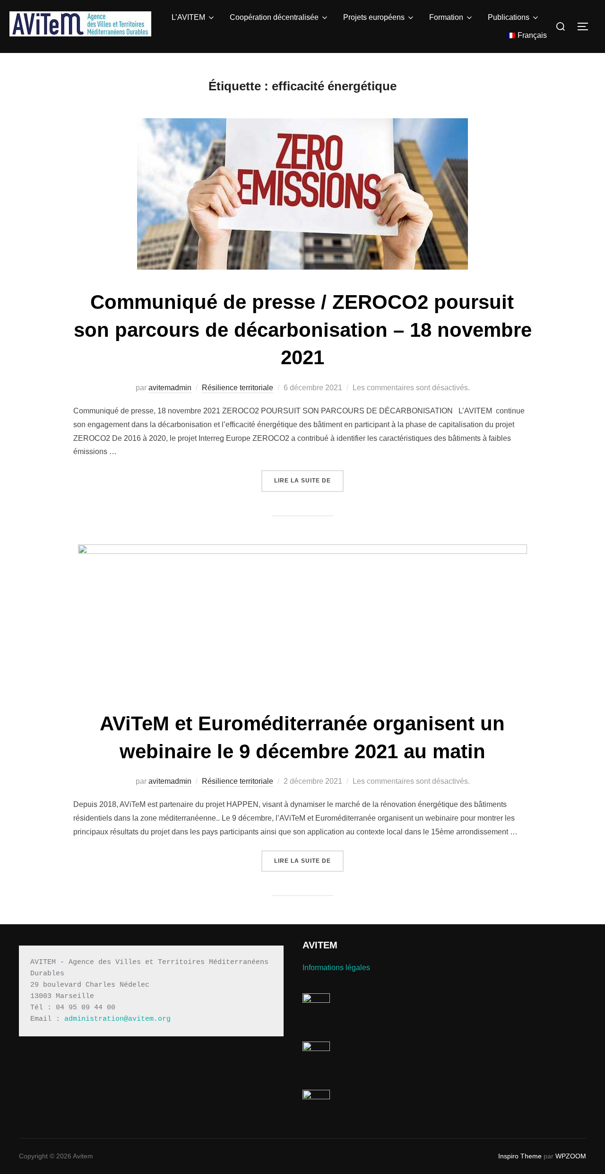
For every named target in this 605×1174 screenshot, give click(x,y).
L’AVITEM (188, 17)
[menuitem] (527, 35)
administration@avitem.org (117, 1019)
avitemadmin (169, 388)
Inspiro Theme (520, 1156)
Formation (446, 17)
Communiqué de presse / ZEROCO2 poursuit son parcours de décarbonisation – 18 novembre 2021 (303, 330)
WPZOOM (570, 1156)
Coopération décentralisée (274, 17)
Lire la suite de (309, 480)
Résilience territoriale (237, 388)
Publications (508, 17)
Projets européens (374, 17)
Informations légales (336, 968)
